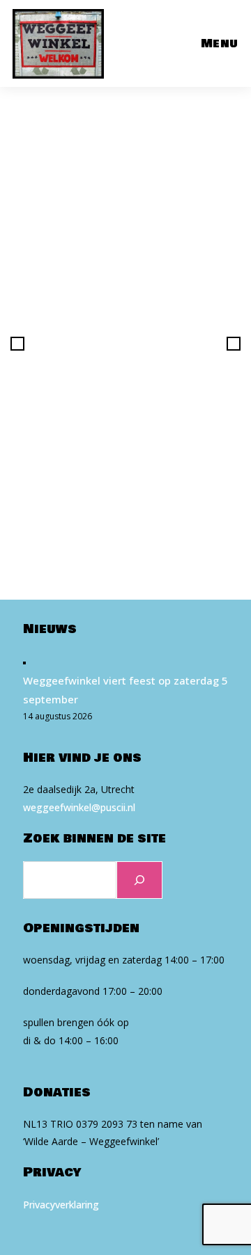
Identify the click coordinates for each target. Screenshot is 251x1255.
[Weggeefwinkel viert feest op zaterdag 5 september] (24, 662)
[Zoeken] (139, 880)
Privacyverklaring (61, 1204)
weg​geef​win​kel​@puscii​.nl (79, 807)
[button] (17, 344)
